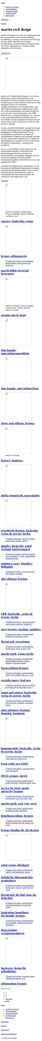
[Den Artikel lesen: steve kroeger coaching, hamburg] (21, 624)
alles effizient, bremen (14, 578)
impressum (5, 1030)
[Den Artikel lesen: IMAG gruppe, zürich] (21, 771)
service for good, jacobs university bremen (15, 790)
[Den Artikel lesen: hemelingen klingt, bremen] (21, 811)
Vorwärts (9, 999)
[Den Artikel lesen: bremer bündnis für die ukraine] (21, 825)
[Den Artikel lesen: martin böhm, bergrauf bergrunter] (21, 265)
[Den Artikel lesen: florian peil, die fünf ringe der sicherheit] (21, 890)
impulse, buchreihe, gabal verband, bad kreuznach (16, 547)
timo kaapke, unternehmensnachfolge (15, 352)
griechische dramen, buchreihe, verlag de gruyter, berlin (20, 532)
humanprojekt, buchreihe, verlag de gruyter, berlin (20, 750)
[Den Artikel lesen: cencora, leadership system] (19, 210)
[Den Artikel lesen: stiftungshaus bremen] (21, 978)
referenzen (5, 20)
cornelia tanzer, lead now (16, 680)
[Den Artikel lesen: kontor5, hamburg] (19, 453)
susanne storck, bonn (13, 315)
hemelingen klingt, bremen (17, 815)
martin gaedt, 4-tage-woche (17, 653)
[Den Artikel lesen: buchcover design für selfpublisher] (19, 963)
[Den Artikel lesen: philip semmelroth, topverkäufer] (19, 490)
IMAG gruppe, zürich (14, 775)
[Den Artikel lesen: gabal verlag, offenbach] (19, 860)
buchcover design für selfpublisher (13, 970)
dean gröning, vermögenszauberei (12, 931)
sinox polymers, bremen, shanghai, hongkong (15, 711)
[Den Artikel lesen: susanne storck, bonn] (19, 304)
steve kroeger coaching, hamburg (21, 629)
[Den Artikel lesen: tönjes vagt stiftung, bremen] (19, 418)
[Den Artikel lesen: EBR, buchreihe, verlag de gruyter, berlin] (19, 609)
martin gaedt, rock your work (19, 803)
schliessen (4, 181)
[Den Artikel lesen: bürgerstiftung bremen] (21, 663)
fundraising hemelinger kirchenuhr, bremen (15, 914)
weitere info (6, 53)
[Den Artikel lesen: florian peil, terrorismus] (21, 636)
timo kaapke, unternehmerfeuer (20, 388)
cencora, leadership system (17, 221)
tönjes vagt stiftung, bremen (17, 423)
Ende (7, 1001)
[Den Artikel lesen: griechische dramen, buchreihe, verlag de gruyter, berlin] (19, 525)
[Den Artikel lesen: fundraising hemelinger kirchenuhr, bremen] (21, 907)
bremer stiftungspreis (14, 256)
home (3, 3)
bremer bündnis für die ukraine (20, 830)
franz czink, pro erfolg (14, 763)
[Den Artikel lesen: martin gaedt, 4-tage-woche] (21, 649)
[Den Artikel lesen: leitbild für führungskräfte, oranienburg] (21, 872)
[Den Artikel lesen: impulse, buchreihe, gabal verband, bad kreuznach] (21, 541)
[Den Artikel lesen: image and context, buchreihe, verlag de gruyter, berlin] (21, 687)
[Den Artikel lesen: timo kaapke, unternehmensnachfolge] (19, 345)
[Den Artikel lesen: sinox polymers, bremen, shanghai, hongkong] (21, 705)
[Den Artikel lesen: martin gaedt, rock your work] (21, 798)
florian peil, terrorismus (15, 641)
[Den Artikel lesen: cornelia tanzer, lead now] (21, 675)
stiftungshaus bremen (13, 983)
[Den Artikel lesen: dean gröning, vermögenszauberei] (21, 925)
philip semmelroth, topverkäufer (20, 495)
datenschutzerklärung (9, 1034)
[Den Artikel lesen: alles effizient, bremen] (21, 574)
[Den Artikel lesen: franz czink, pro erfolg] (21, 759)
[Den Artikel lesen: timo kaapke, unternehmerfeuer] (19, 383)
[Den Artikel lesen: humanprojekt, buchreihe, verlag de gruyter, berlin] (19, 743)
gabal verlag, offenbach (15, 865)
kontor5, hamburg (12, 460)
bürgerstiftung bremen (14, 668)
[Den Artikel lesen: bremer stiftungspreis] (19, 251)
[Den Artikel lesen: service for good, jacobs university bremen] (21, 783)
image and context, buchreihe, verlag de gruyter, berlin (19, 694)
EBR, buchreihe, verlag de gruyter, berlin (17, 615)
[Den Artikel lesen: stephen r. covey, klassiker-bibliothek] (21, 558)
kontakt (3, 24)
